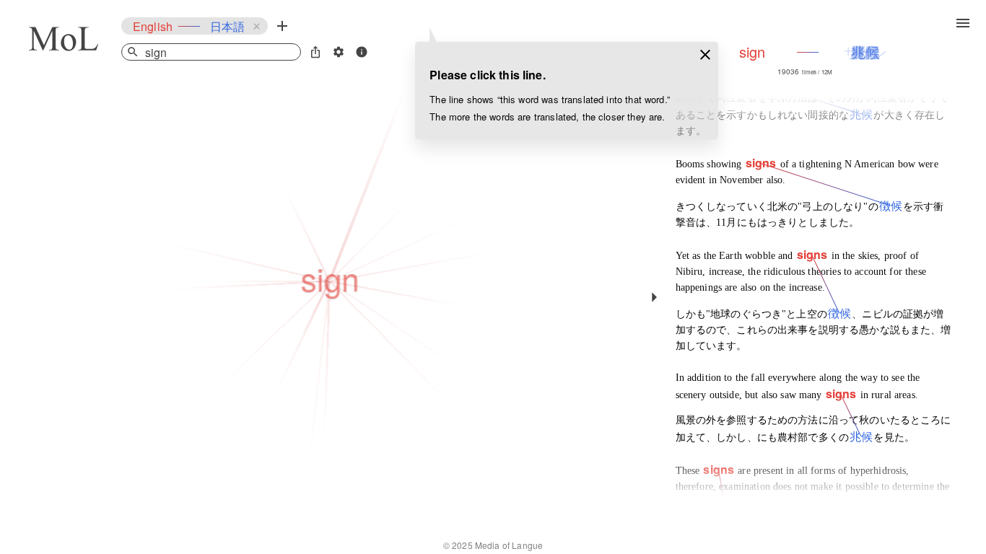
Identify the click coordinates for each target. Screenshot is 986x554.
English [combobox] (153, 26)
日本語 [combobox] (227, 26)
